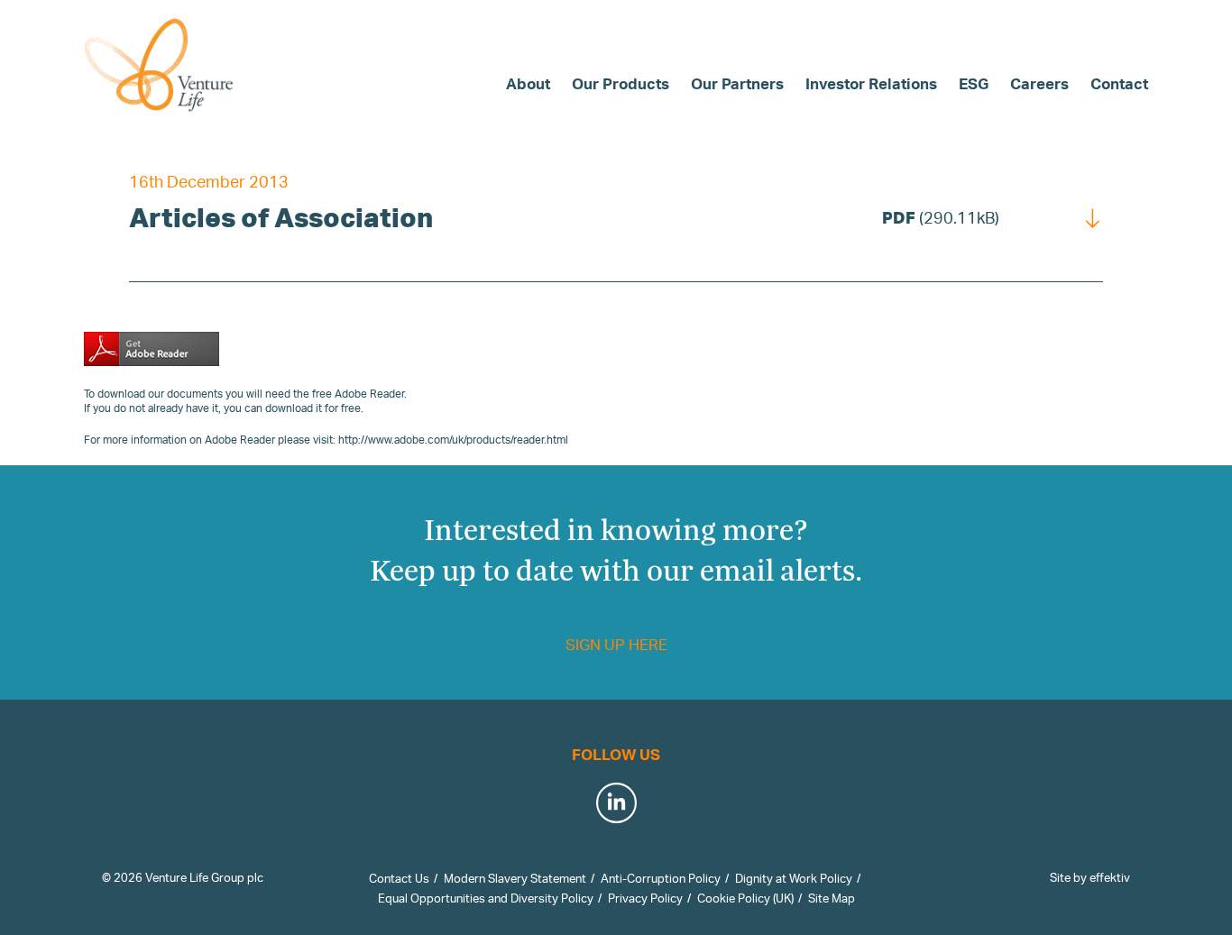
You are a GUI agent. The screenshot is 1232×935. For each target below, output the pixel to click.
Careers (1039, 83)
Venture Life (160, 65)
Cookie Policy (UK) (745, 898)
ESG (973, 83)
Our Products (620, 83)
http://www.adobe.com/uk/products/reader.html (453, 439)
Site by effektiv (1090, 877)
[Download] (1093, 217)
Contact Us (399, 878)
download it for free (313, 408)
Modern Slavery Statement (515, 878)
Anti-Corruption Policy (661, 878)
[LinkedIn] (616, 800)
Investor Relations (871, 83)
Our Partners (737, 83)
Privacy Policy (645, 898)
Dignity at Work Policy (793, 878)
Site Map (831, 898)
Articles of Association (281, 217)
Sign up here (616, 644)
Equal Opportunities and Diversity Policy (485, 898)
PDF (940, 217)
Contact (1119, 83)
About (528, 83)
